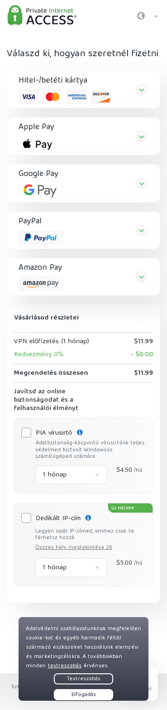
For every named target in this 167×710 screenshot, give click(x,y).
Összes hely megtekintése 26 (73, 547)
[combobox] (71, 474)
